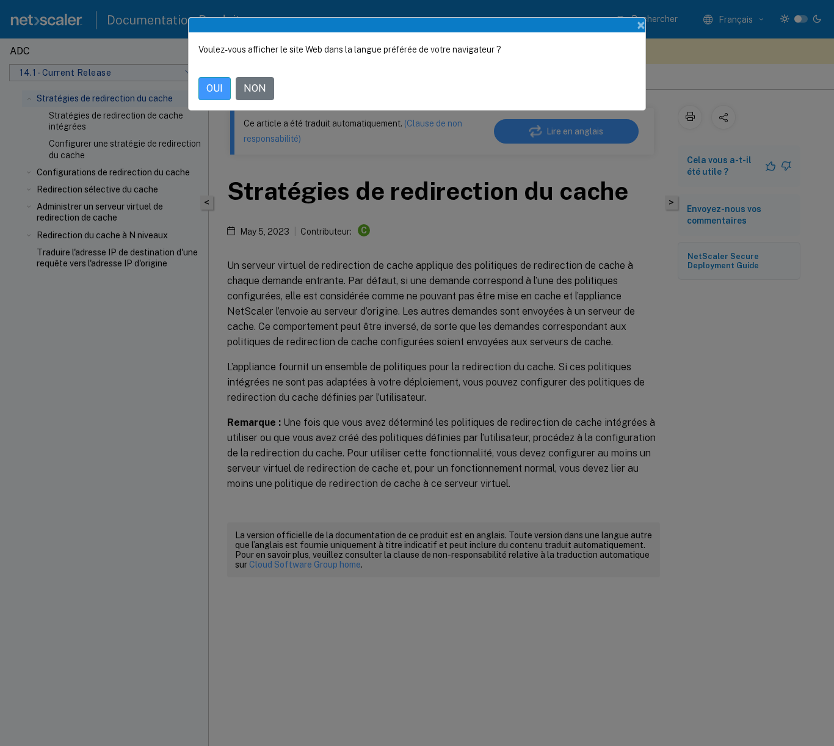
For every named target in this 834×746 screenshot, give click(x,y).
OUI (214, 88)
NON (255, 88)
